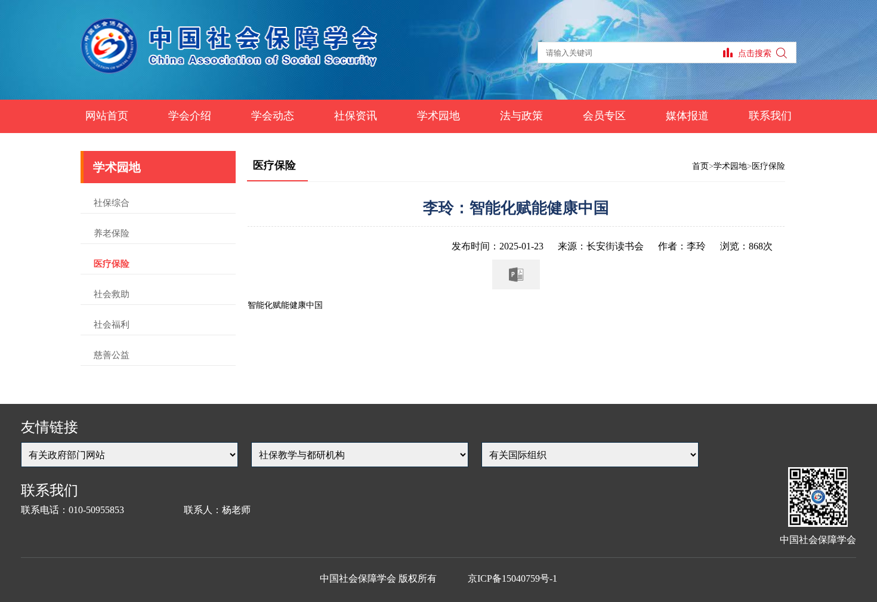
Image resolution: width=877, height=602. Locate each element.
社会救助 (111, 294)
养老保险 (111, 233)
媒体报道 (687, 116)
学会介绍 (189, 116)
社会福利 (111, 324)
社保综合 (111, 203)
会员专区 (604, 116)
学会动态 (272, 116)
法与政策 (521, 116)
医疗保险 (111, 263)
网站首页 (106, 116)
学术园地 (438, 116)
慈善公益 (111, 355)
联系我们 (770, 116)
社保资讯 (355, 116)
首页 (700, 166)
